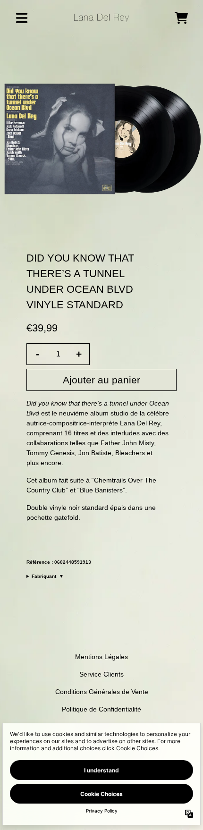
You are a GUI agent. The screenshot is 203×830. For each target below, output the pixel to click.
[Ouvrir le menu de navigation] (21, 18)
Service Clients (101, 674)
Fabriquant (48, 576)
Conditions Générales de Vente (101, 691)
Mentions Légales (101, 657)
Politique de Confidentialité (101, 709)
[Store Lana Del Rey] (101, 18)
